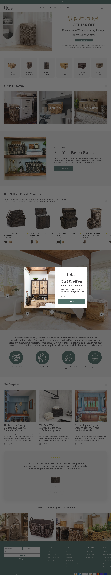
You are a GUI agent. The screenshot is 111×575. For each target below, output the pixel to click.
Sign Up (71, 301)
